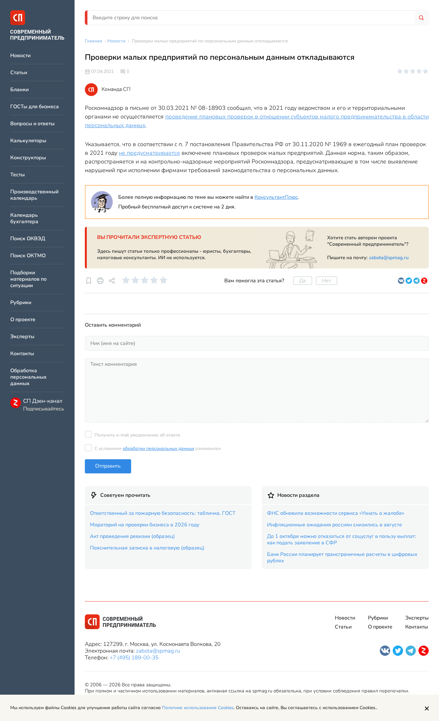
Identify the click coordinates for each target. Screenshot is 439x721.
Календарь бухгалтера (24, 218)
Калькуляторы (28, 140)
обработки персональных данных (158, 448)
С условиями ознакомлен (157, 448)
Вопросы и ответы (32, 123)
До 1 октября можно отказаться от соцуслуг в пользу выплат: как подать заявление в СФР (341, 539)
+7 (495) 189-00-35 (134, 657)
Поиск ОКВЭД (27, 238)
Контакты (22, 353)
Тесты (17, 174)
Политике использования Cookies (198, 708)
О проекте (22, 319)
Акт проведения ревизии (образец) (132, 536)
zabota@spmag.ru (389, 257)
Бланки (19, 89)
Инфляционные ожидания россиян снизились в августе (334, 525)
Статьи (18, 72)
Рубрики (20, 302)
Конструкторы (28, 157)
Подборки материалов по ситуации (28, 279)
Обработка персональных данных (28, 377)
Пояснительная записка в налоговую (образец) (147, 548)
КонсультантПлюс (276, 197)
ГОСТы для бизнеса (34, 106)
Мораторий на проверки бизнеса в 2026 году (144, 525)
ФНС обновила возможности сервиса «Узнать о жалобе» (335, 513)
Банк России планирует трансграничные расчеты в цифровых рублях (342, 557)
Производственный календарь (34, 195)
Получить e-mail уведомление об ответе (137, 435)
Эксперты (22, 336)
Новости (20, 55)
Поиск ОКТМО (28, 255)
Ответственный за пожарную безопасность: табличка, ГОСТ (163, 513)
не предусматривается (149, 153)
